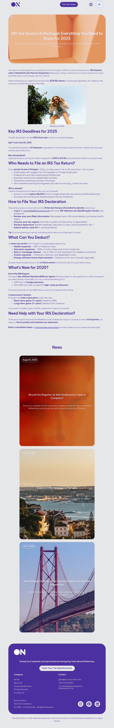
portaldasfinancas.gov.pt (36, 211)
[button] (99, 4)
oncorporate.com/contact (47, 327)
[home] (15, 4)
